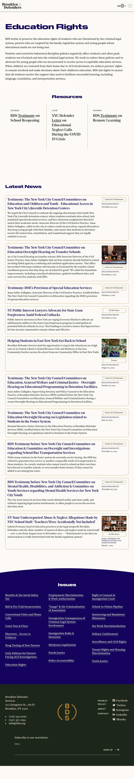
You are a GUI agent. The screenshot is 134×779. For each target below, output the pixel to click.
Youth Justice (100, 661)
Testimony (26, 116)
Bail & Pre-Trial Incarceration (23, 607)
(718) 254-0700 (17, 716)
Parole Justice (57, 653)
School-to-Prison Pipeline (107, 607)
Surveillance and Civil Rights (109, 642)
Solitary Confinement (105, 634)
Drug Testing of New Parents (22, 645)
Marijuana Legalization (62, 645)
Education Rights (15, 665)
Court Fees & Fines (16, 626)
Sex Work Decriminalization (109, 626)
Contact (103, 713)
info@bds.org (17, 723)
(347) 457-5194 (17, 720)
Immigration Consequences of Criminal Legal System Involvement (67, 622)
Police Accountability (61, 660)
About (102, 709)
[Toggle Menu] (130, 6)
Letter (57, 120)
